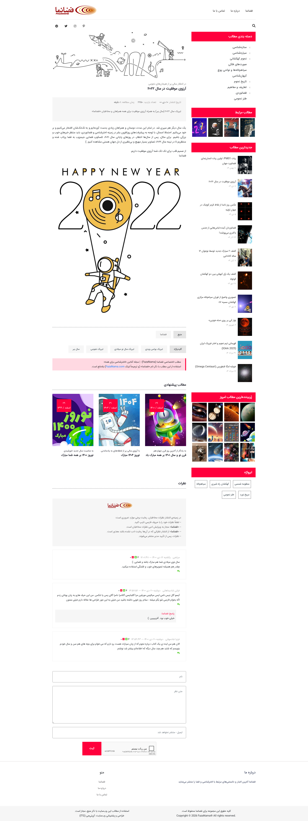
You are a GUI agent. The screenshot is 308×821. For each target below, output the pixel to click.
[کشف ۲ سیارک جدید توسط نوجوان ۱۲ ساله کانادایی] (245, 258)
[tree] (223, 71)
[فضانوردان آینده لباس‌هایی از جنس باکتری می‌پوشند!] (245, 235)
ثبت (91, 748)
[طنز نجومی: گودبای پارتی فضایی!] (215, 432)
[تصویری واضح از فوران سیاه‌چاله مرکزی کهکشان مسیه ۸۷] (245, 304)
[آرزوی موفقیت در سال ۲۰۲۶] (245, 189)
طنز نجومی (240, 99)
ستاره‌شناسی (240, 47)
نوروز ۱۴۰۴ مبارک (130, 455)
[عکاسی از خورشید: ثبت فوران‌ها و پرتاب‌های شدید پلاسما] (231, 412)
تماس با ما (219, 11)
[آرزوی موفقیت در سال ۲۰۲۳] (247, 127)
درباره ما (235, 11)
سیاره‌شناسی (240, 53)
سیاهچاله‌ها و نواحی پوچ (232, 70)
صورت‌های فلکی (237, 64)
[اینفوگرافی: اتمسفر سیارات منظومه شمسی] (231, 432)
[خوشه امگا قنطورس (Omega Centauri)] (245, 374)
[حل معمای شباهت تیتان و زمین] (247, 412)
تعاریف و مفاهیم (237, 87)
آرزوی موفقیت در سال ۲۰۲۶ (222, 182)
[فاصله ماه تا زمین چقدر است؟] (215, 412)
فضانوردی (241, 93)
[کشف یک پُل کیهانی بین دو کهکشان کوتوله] (245, 281)
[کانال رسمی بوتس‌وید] (56, 26)
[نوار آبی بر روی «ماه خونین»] (245, 327)
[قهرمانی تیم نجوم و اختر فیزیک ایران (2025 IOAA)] (245, 350)
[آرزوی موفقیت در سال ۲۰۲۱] (199, 127)
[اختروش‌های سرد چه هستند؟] (199, 412)
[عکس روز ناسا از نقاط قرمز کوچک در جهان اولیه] (245, 212)
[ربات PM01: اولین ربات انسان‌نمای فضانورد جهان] (245, 166)
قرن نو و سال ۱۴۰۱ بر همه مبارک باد (166, 455)
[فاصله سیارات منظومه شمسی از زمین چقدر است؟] (247, 432)
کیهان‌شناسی (239, 76)
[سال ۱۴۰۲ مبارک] (215, 127)
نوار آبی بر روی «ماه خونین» (222, 320)
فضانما (249, 11)
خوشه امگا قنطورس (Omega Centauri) (215, 367)
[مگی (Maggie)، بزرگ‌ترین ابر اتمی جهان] (231, 452)
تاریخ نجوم (240, 82)
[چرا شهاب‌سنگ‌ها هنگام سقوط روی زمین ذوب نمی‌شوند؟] (215, 452)
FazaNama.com (115, 367)
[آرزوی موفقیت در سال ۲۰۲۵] (231, 127)
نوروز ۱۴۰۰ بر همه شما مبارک (77, 455)
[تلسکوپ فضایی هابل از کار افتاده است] (247, 452)
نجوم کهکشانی (238, 59)
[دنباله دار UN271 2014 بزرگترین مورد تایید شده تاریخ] (199, 432)
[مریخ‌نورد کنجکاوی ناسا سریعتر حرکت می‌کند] (199, 452)
